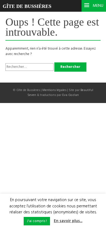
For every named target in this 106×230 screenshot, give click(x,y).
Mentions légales (54, 90)
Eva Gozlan (70, 95)
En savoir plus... (68, 221)
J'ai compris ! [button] (37, 221)
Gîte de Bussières (27, 6)
